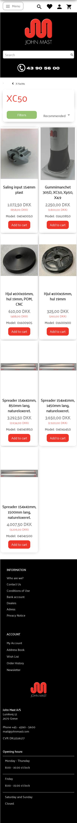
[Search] (72, 54)
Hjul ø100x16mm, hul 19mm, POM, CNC (19, 299)
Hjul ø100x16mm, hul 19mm (58, 296)
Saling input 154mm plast (19, 189)
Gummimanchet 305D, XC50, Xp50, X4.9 (58, 192)
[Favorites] (49, 6)
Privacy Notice (16, 615)
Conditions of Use (18, 590)
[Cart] (69, 6)
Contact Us (14, 584)
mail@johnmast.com (16, 731)
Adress (11, 609)
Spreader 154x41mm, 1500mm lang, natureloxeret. (19, 512)
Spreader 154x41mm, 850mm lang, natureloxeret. (19, 405)
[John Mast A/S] (38, 689)
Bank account (15, 596)
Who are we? (15, 578)
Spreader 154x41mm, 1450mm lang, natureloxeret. (58, 405)
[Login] (59, 6)
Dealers (11, 602)
